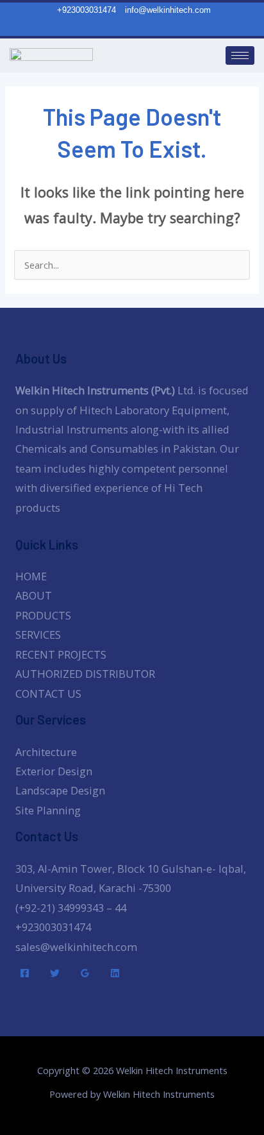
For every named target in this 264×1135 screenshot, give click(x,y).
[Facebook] (24, 973)
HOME (31, 576)
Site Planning (48, 810)
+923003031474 (53, 927)
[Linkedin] (115, 973)
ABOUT (33, 595)
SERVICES (38, 634)
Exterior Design (53, 771)
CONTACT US (48, 693)
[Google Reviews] (85, 973)
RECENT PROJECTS (60, 654)
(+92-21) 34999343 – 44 (70, 907)
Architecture (46, 751)
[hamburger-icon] (240, 55)
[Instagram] (139, 27)
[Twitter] (54, 973)
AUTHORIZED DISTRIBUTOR (85, 673)
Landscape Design (60, 790)
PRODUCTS (43, 615)
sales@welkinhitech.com (76, 946)
